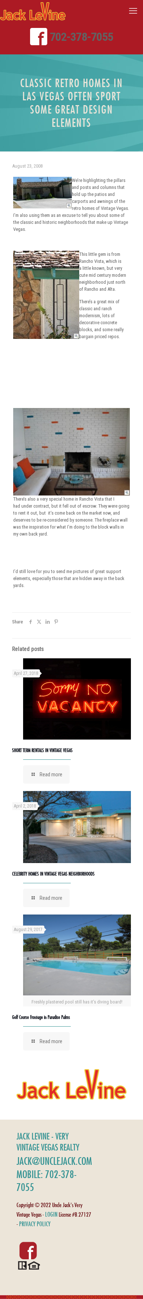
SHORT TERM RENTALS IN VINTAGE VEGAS (42, 750)
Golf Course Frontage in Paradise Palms (41, 1017)
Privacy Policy (35, 1224)
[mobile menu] (133, 11)
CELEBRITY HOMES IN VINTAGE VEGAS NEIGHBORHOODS (53, 874)
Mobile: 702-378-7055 (46, 1181)
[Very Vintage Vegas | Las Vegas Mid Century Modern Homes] (33, 11)
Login (51, 1214)
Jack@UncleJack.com (54, 1161)
